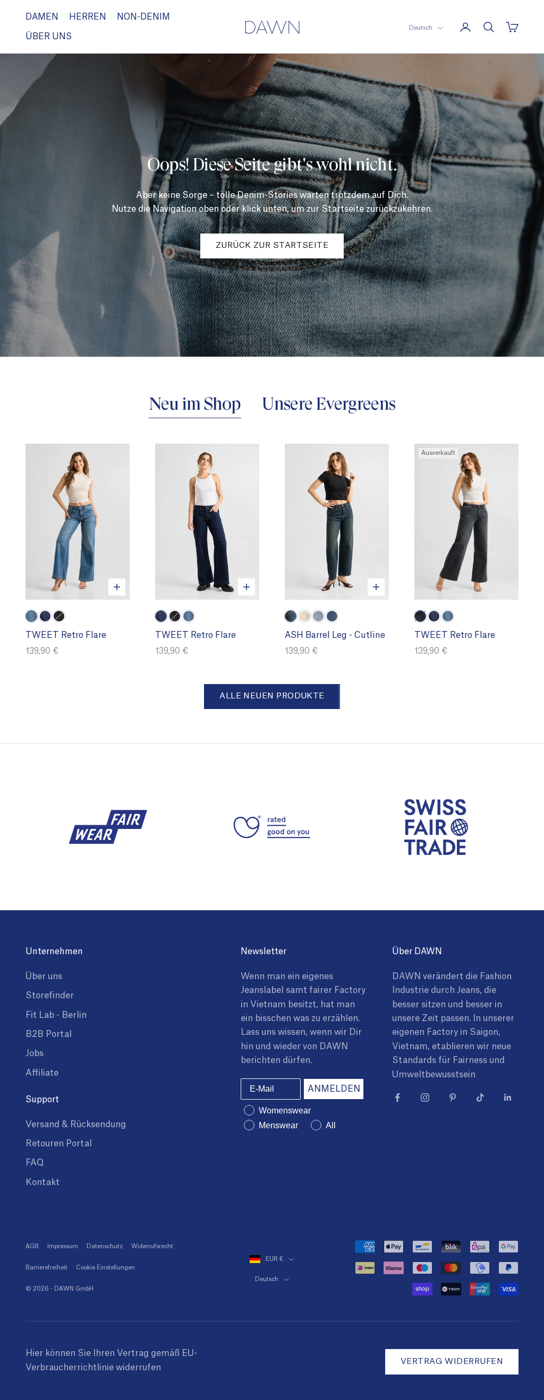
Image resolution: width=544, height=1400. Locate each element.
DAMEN (42, 17)
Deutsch (420, 28)
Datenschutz (105, 1246)
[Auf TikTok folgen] (480, 1097)
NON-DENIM (143, 17)
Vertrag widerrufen (452, 1362)
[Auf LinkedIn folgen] (508, 1097)
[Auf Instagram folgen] (425, 1097)
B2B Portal (49, 1034)
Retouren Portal (59, 1143)
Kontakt (43, 1182)
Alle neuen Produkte (272, 696)
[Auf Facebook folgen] (397, 1097)
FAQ (35, 1163)
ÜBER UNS (49, 36)
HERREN (87, 17)
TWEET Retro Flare (66, 635)
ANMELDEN (334, 1089)
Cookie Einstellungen (105, 1268)
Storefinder (50, 995)
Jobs (35, 1053)
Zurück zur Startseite (272, 245)
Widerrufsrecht (152, 1246)
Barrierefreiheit (46, 1268)
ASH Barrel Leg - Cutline (335, 635)
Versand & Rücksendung (76, 1124)
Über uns (44, 976)
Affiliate (42, 1073)
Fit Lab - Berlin (56, 1015)
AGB (32, 1246)
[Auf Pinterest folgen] (452, 1097)
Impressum (62, 1246)
